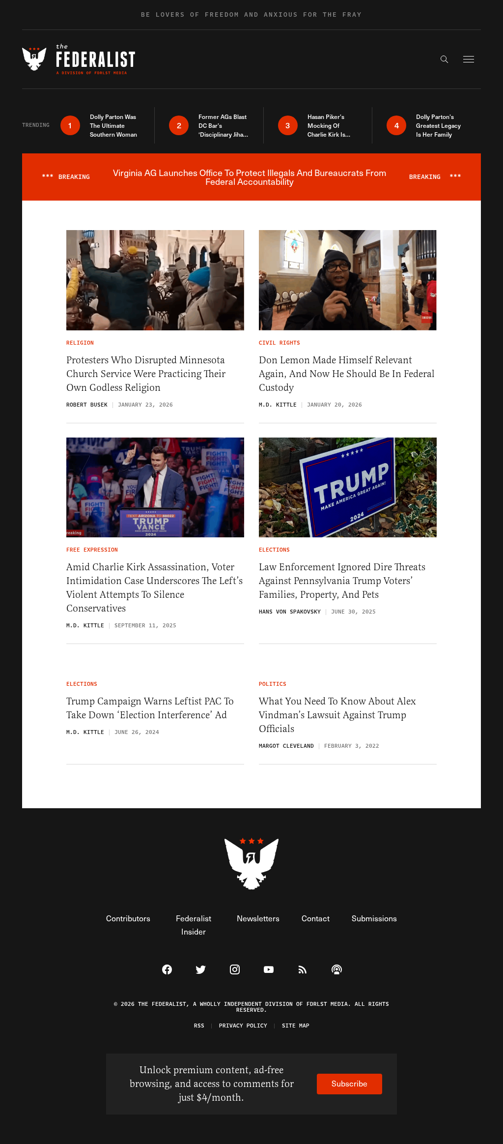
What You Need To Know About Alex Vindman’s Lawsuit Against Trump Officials (337, 715)
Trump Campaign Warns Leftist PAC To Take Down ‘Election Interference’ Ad (150, 708)
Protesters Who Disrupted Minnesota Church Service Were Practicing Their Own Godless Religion (145, 374)
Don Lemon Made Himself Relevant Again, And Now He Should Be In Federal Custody (347, 374)
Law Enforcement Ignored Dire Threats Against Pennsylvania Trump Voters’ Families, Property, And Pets (342, 581)
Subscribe (349, 1083)
